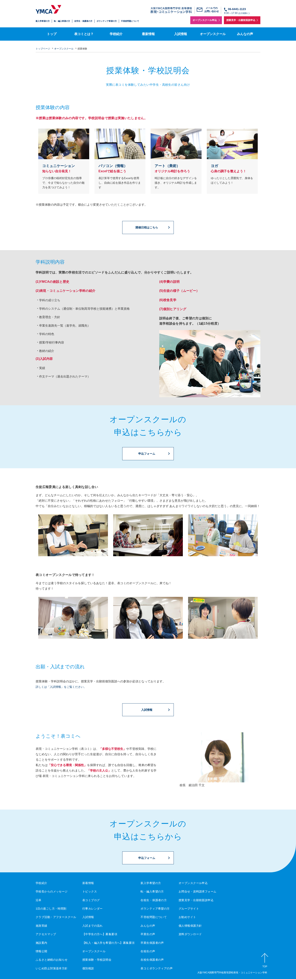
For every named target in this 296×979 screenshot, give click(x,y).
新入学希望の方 (43, 21)
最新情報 (148, 33)
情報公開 (41, 950)
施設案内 (41, 942)
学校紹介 (116, 33)
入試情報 (180, 33)
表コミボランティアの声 (157, 967)
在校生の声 (148, 950)
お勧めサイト (187, 916)
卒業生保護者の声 (152, 942)
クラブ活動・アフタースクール (56, 916)
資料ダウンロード (190, 933)
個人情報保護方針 (190, 925)
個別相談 (88, 967)
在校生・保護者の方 (154, 899)
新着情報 (88, 882)
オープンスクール (213, 33)
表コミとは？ (84, 33)
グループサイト (189, 908)
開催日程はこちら (147, 226)
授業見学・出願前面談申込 (240, 20)
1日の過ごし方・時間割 (51, 908)
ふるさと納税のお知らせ (52, 959)
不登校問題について (130, 21)
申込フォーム (146, 453)
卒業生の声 (148, 933)
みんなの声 (245, 33)
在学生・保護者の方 (83, 21)
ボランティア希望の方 (107, 21)
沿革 (38, 899)
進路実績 (41, 925)
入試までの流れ (92, 925)
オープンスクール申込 (205, 20)
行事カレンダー (92, 908)
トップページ (43, 47)
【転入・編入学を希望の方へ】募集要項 (108, 942)
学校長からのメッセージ (52, 890)
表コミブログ (91, 899)
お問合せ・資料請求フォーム (197, 890)
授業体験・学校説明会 (96, 959)
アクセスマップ (46, 933)
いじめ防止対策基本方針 (52, 967)
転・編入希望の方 (62, 21)
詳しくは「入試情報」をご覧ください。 (61, 686)
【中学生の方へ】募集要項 (99, 933)
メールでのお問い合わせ (211, 10)
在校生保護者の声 (152, 959)
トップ (52, 33)
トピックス (89, 890)
